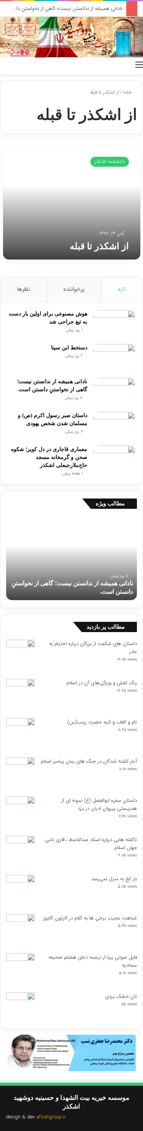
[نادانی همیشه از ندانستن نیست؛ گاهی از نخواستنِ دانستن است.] (114, 392)
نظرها (23, 289)
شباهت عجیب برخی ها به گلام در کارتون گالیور (90, 918)
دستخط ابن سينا (69, 347)
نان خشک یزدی (121, 996)
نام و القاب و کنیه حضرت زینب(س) (102, 722)
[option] (71, 558)
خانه (128, 92)
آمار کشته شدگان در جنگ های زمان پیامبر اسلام (89, 761)
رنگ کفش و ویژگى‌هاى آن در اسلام (101, 683)
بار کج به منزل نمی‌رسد (114, 879)
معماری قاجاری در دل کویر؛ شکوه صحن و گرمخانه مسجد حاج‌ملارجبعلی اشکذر (49, 457)
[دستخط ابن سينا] (114, 358)
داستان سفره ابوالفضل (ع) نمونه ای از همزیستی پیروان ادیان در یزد (99, 804)
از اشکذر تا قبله (99, 246)
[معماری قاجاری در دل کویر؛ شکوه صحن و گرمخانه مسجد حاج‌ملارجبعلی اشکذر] (114, 460)
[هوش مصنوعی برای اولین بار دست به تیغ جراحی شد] (114, 324)
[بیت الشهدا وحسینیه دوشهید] (71, 37)
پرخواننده (74, 289)
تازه (122, 289)
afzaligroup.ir (51, 1117)
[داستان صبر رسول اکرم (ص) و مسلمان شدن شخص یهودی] (114, 426)
